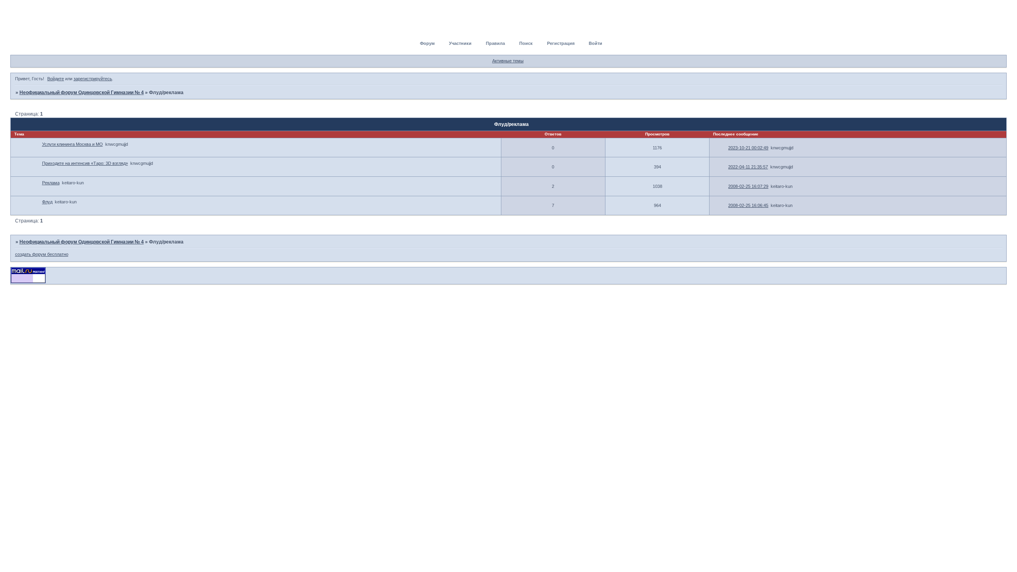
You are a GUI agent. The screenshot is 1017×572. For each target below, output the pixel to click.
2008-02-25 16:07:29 (748, 186)
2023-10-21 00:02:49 (748, 147)
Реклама (51, 182)
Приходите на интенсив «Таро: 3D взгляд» (85, 163)
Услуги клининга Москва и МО (72, 144)
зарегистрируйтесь (92, 78)
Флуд (47, 201)
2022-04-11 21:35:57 (748, 166)
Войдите (55, 78)
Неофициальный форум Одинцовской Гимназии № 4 (81, 92)
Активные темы (508, 60)
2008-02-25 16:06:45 (748, 205)
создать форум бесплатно (41, 254)
